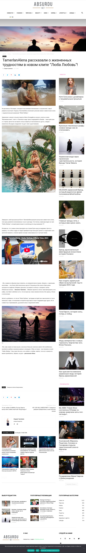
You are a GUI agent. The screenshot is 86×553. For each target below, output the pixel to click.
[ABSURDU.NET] (43, 5)
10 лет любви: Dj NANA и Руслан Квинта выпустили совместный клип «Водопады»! (14, 408)
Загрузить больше (71, 484)
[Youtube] (60, 543)
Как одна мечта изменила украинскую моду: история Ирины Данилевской (70, 374)
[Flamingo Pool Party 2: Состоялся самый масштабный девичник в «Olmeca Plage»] (34, 502)
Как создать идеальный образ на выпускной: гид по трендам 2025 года (70, 283)
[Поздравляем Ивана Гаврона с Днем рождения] (71, 465)
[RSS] (74, 538)
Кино (45, 13)
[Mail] (69, 538)
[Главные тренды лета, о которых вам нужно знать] (71, 210)
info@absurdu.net (39, 539)
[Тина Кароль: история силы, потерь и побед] (71, 300)
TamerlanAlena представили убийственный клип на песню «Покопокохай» (46, 450)
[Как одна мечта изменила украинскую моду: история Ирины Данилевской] (71, 360)
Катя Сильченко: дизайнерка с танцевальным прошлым (71, 98)
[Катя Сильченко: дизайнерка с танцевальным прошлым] (71, 86)
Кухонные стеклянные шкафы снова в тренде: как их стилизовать (71, 128)
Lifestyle (62, 13)
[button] (82, 13)
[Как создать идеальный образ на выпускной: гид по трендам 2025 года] (71, 269)
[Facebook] (15, 424)
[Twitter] (78, 538)
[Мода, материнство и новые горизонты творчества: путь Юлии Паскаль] (71, 329)
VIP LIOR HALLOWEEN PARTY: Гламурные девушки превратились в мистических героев (44, 409)
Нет (37, 550)
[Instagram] (18, 424)
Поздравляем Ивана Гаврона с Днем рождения (71, 477)
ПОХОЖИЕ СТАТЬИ (8, 432)
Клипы (53, 13)
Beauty (37, 13)
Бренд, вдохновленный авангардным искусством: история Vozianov (70, 252)
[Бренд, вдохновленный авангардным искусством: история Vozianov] (71, 238)
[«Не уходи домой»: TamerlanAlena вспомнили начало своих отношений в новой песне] (10, 442)
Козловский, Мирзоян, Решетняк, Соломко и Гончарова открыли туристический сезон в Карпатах (68, 445)
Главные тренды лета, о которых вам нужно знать (69, 222)
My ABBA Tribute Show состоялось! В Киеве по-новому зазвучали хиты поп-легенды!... (71, 411)
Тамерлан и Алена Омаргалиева (15, 387)
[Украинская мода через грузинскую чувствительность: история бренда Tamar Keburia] (71, 145)
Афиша (71, 13)
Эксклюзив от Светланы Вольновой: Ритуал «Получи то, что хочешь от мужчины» (47, 509)
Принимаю (31, 550)
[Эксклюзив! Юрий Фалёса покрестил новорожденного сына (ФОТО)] (34, 518)
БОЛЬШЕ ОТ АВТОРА (21, 432)
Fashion (19, 13)
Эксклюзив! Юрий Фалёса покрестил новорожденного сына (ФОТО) (47, 517)
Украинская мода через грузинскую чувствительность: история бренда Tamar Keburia (70, 160)
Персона (29, 13)
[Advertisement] (29, 206)
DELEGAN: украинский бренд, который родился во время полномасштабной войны (71, 192)
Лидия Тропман (8, 68)
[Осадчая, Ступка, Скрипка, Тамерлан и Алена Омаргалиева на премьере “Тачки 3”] (28, 462)
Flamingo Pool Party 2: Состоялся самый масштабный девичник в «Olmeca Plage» (48, 501)
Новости (10, 13)
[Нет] (84, 548)
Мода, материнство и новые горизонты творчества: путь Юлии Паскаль (70, 343)
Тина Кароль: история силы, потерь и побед (71, 313)
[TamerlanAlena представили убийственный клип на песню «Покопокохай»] (47, 442)
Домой (4, 54)
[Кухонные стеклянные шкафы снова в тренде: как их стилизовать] (71, 114)
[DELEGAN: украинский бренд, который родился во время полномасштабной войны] (71, 179)
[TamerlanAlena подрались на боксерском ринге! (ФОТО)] (10, 462)
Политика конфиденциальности (50, 550)
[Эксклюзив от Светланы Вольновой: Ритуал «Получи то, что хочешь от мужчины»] (34, 510)
